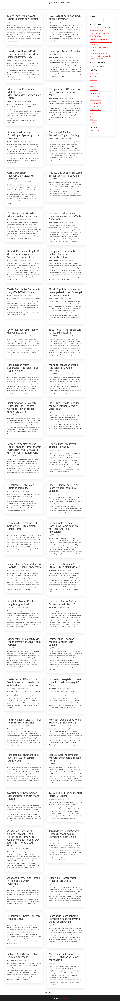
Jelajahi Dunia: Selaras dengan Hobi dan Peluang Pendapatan (24, 565)
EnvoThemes (63, 998)
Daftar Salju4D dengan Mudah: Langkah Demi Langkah (61, 641)
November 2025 (95, 103)
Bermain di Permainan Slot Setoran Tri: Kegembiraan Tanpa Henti (22, 525)
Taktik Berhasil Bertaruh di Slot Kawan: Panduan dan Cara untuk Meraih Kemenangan (24, 682)
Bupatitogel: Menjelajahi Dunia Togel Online (21, 486)
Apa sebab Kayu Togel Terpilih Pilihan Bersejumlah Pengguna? (24, 880)
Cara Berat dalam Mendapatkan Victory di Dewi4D (20, 175)
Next (50, 992)
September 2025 (95, 110)
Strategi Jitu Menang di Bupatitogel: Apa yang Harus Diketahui (23, 135)
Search (92, 16)
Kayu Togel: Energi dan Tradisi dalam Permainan (65, 17)
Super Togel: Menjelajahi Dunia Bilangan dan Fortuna (22, 17)
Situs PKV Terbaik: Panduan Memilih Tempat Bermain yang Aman (64, 405)
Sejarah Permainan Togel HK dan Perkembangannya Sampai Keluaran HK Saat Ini (23, 254)
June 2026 (93, 80)
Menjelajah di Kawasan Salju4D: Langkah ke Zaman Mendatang (64, 956)
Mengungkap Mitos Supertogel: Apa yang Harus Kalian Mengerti (22, 367)
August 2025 (94, 113)
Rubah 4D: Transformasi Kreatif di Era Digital (62, 879)
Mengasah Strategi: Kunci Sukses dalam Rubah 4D (63, 603)
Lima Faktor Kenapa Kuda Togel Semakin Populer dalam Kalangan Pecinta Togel (23, 53)
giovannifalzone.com (59, 2)
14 (46, 992)
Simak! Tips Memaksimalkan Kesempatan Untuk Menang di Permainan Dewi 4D (65, 292)
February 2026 (95, 93)
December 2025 (95, 100)
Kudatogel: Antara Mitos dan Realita (65, 52)
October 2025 (94, 106)
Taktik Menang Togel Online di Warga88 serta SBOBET (24, 721)
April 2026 (93, 86)
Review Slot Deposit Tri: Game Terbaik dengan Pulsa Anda (66, 174)
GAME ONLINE (95, 130)
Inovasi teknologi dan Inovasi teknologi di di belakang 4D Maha (65, 682)
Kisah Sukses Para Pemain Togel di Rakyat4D (63, 445)
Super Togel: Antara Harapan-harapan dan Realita (65, 331)
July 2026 (93, 76)
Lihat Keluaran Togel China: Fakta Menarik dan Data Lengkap (64, 487)
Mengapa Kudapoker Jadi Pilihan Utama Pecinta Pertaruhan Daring (63, 254)
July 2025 (93, 116)
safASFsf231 (23, 22)
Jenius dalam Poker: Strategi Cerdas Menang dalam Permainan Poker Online (64, 833)
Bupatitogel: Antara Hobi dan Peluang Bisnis (23, 917)
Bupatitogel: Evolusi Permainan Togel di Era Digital (65, 134)
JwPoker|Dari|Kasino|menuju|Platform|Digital (65, 794)
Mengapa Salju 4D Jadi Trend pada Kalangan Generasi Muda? (65, 91)
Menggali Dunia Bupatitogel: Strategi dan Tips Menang (65, 721)
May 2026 (93, 83)
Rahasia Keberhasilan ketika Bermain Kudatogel (22, 955)
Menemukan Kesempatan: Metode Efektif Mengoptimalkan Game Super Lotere (24, 93)
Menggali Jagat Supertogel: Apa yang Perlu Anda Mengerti (64, 367)
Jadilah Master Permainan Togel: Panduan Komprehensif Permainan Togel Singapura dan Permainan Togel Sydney (24, 448)
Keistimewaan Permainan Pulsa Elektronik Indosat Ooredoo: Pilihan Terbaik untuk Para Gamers (21, 407)
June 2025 (93, 120)
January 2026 (94, 96)
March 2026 (94, 90)
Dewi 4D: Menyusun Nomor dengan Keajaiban (23, 331)
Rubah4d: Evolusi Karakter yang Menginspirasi (22, 603)
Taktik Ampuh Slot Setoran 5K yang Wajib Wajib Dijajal (23, 291)
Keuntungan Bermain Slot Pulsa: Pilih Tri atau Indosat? (64, 565)
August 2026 (94, 73)
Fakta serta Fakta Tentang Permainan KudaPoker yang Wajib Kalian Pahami (64, 918)
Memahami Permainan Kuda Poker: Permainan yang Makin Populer (24, 641)
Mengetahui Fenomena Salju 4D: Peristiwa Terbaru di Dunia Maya (23, 757)
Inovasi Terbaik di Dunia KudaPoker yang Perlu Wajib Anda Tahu (65, 215)
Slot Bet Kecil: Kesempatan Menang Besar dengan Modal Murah (65, 757)
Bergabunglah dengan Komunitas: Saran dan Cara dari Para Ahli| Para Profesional (64, 527)
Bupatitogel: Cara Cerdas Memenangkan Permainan (22, 214)
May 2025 (93, 123)
